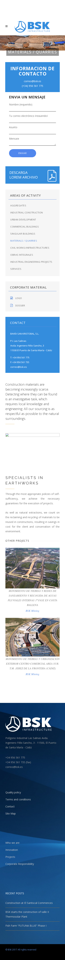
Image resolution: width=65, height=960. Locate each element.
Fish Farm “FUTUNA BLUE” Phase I (25, 925)
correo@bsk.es (18, 367)
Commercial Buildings (24, 226)
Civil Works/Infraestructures (29, 247)
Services (15, 268)
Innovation (11, 849)
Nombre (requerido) (20, 104)
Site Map (10, 813)
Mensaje (14, 139)
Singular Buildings (22, 233)
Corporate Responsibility (19, 864)
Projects (10, 857)
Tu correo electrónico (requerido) (28, 115)
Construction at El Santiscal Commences (29, 903)
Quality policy (13, 792)
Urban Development (23, 219)
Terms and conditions (18, 799)
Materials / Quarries (23, 240)
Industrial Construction (26, 212)
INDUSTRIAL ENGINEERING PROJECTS (31, 261)
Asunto (13, 127)
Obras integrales (21, 254)
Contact (10, 806)
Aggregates (18, 205)
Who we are (12, 842)
